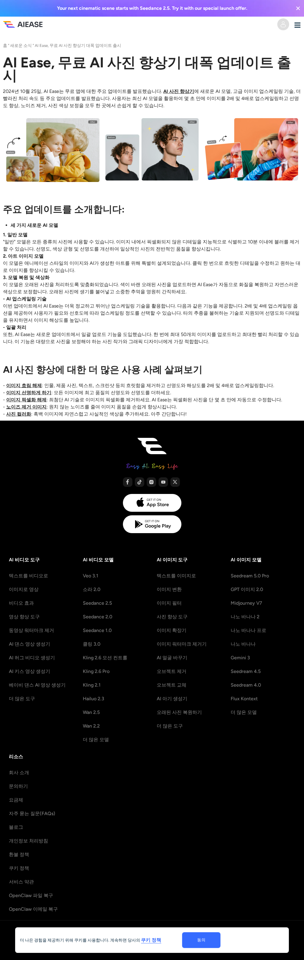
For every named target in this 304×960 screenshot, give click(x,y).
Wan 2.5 (91, 712)
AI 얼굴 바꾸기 (172, 657)
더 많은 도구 (22, 698)
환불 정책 (19, 854)
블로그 (16, 827)
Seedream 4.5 (246, 671)
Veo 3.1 (90, 576)
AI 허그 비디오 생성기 (32, 657)
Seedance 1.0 (97, 630)
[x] (175, 482)
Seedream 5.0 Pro (250, 576)
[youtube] (163, 482)
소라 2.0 (91, 589)
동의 (201, 939)
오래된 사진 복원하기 (179, 712)
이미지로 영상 (24, 589)
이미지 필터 (169, 603)
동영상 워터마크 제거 (31, 630)
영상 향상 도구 (24, 617)
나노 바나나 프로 (248, 630)
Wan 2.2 (91, 726)
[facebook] (127, 482)
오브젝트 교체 (171, 685)
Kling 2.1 (92, 685)
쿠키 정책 (19, 868)
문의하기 (18, 786)
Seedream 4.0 (246, 685)
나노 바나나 (243, 644)
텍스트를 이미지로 (176, 576)
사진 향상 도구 (172, 617)
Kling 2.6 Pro (96, 671)
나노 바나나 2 (245, 617)
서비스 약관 (21, 882)
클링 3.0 (91, 644)
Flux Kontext (244, 698)
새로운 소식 (21, 45)
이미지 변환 (169, 589)
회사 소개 (19, 772)
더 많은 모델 (96, 739)
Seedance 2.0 (97, 617)
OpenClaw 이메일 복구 (33, 909)
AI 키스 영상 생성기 (29, 671)
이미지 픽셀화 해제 (26, 400)
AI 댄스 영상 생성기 (29, 644)
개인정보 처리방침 (28, 841)
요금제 (16, 800)
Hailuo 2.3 (93, 698)
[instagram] (151, 482)
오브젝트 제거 (171, 671)
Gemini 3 (240, 657)
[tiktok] (139, 482)
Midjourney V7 (246, 603)
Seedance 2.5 (97, 603)
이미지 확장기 (171, 630)
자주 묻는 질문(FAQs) (32, 813)
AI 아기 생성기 (172, 698)
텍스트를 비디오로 (28, 576)
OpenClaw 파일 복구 (31, 895)
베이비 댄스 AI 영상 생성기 (37, 685)
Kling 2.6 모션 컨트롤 (105, 657)
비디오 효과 (21, 603)
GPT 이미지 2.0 (247, 589)
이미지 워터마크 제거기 (182, 644)
